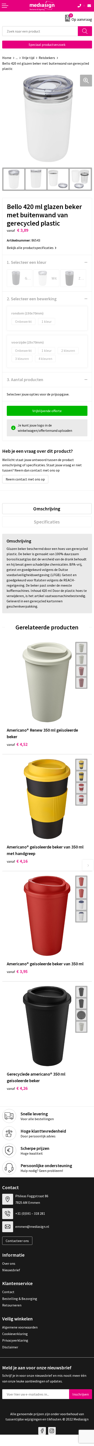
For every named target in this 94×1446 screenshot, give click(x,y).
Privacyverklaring (15, 1340)
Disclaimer (10, 1347)
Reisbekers (47, 57)
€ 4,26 (17, 1088)
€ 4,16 (17, 861)
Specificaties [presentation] (47, 522)
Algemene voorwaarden (20, 1327)
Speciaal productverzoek (47, 44)
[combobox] (40, 31)
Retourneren (11, 1305)
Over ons (8, 1263)
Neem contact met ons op (25, 479)
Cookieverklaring (15, 1334)
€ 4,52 (17, 744)
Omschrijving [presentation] (46, 509)
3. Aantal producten (25, 379)
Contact (8, 1292)
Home (6, 57)
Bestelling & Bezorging (19, 1298)
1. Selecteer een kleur (26, 262)
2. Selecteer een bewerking (32, 298)
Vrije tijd (28, 57)
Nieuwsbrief (11, 1270)
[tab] (47, 508)
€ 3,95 (17, 971)
